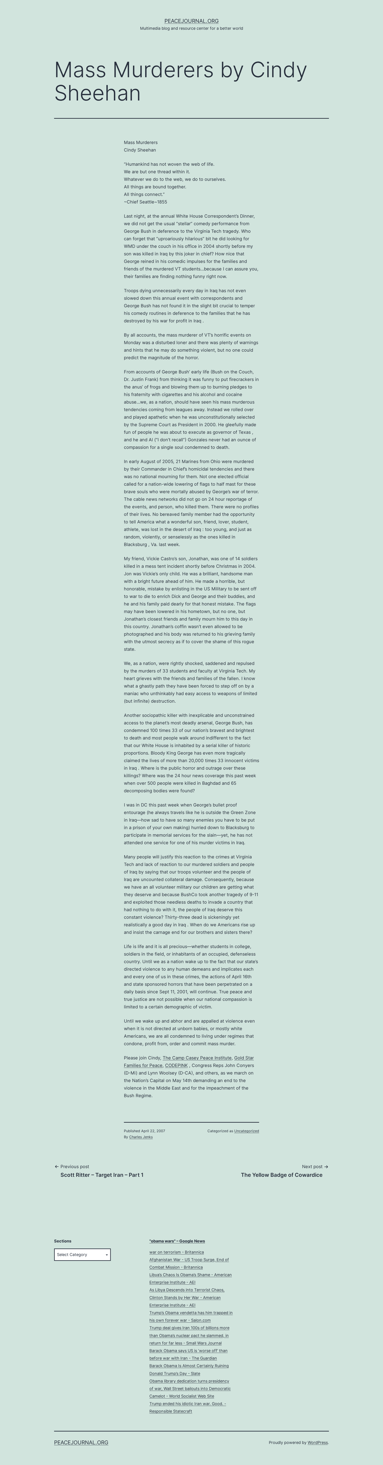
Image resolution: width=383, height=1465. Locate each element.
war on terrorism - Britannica (176, 1252)
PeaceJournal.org (191, 21)
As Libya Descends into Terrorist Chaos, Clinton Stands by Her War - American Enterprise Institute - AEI (187, 1297)
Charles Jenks (141, 1137)
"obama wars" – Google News (177, 1241)
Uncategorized (246, 1131)
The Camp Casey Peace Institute (197, 1058)
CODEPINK (176, 1065)
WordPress (318, 1442)
